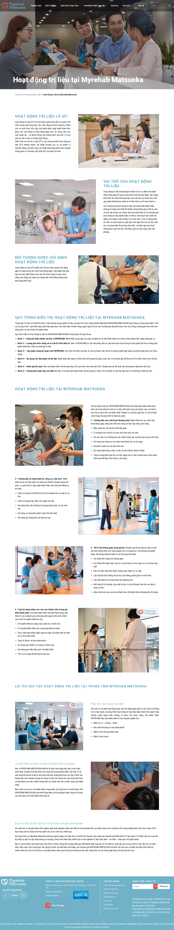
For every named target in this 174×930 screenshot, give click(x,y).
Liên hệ (141, 6)
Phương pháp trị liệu (94, 6)
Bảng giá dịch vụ (109, 897)
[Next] (78, 435)
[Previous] (19, 435)
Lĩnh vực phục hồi (69, 6)
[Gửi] (169, 6)
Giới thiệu (50, 6)
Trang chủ (36, 6)
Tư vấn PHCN (108, 905)
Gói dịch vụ (107, 901)
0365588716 (58, 892)
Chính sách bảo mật (110, 893)
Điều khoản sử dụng (110, 908)
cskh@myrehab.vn (52, 896)
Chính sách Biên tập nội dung (114, 885)
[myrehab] (14, 5)
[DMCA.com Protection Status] (81, 895)
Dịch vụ (114, 6)
